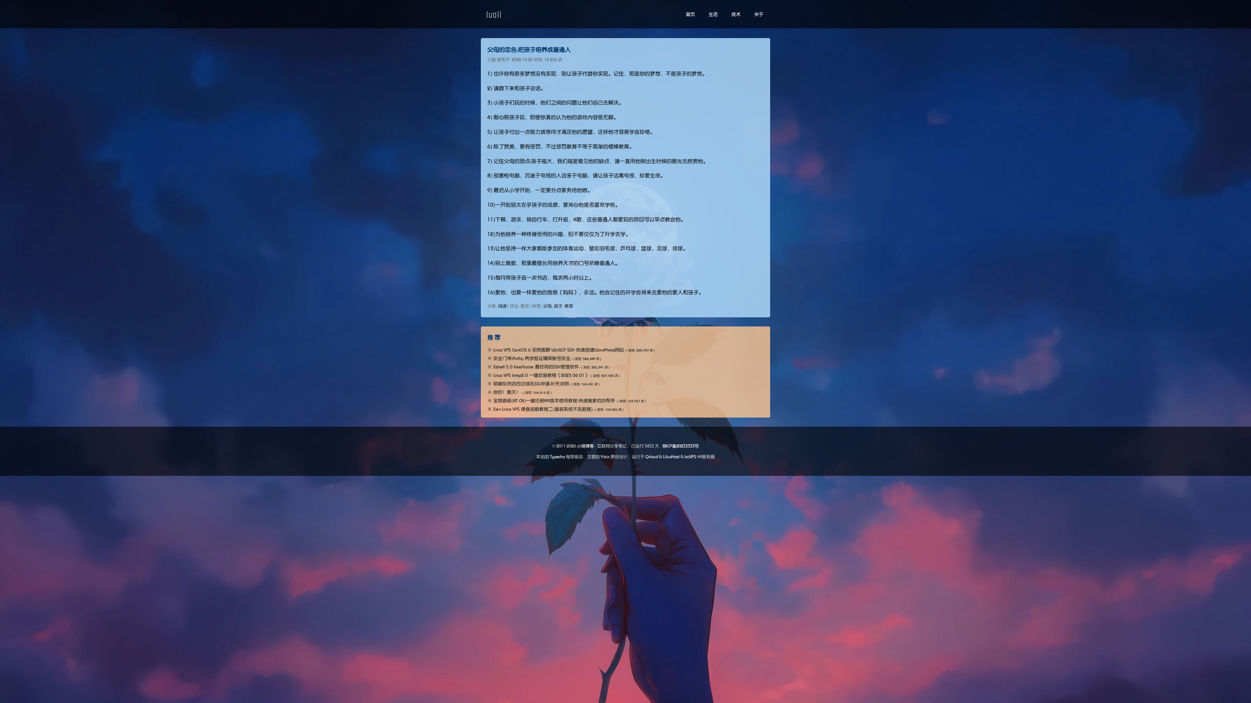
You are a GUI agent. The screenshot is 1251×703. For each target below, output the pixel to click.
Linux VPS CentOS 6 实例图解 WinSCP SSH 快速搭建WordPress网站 (558, 350)
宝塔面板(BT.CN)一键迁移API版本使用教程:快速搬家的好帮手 (554, 400)
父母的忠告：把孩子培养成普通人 (529, 50)
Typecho (557, 457)
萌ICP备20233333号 (680, 446)
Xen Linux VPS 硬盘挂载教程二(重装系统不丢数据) (543, 409)
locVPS (690, 457)
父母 (547, 306)
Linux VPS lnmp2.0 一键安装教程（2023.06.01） (541, 375)
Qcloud (651, 457)
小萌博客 (585, 446)
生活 (713, 14)
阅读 (502, 306)
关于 (758, 14)
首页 (690, 14)
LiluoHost (671, 457)
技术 (736, 14)
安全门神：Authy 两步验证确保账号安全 (531, 358)
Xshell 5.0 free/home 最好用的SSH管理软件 (536, 367)
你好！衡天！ (507, 392)
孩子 (558, 306)
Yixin (605, 457)
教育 (569, 306)
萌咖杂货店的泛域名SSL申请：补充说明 (531, 383)
